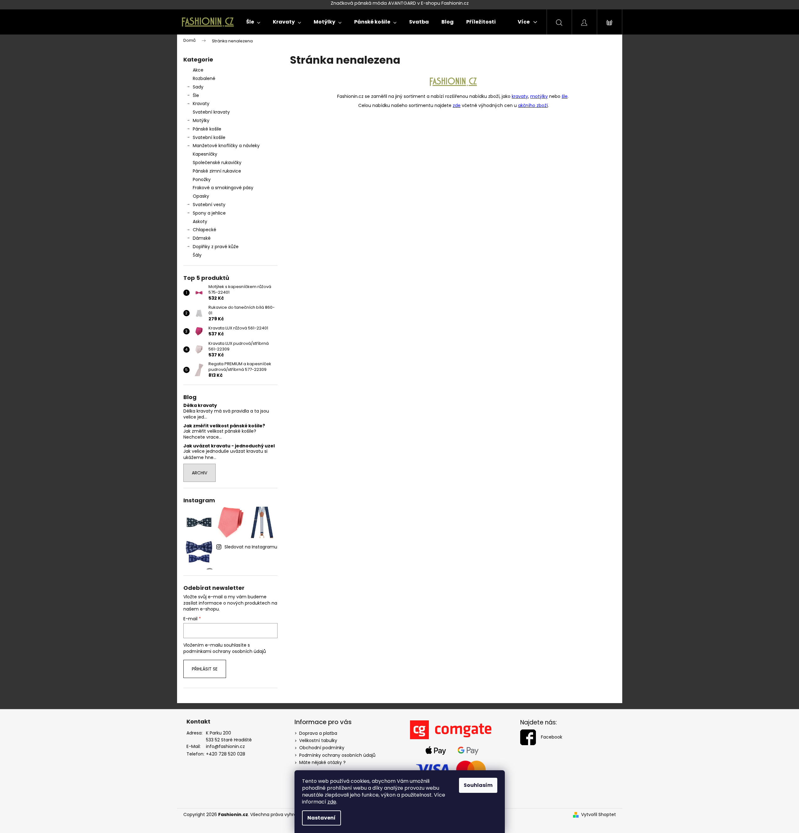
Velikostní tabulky (318, 740)
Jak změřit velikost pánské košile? (224, 426)
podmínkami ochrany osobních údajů (224, 651)
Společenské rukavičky (217, 162)
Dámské (202, 238)
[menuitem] (253, 22)
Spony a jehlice (209, 213)
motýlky (539, 96)
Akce (198, 70)
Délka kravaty (200, 405)
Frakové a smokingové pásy (223, 187)
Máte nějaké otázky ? (322, 762)
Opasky (201, 196)
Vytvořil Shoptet (598, 815)
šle (565, 96)
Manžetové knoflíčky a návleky (226, 145)
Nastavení (321, 817)
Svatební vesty (209, 204)
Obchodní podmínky (321, 748)
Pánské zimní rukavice (217, 171)
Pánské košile (207, 129)
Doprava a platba (318, 733)
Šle (196, 95)
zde (331, 801)
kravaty (520, 96)
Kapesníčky (205, 154)
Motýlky (201, 120)
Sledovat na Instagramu (250, 547)
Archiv (199, 473)
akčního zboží (533, 105)
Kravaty (201, 103)
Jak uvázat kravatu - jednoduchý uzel (229, 446)
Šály (197, 255)
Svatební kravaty (211, 112)
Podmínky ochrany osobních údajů (337, 755)
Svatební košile (209, 137)
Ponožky (202, 179)
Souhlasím (478, 785)
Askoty (200, 221)
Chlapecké (204, 230)
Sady (198, 87)
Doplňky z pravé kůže (216, 246)
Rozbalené (204, 78)
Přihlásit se (205, 669)
